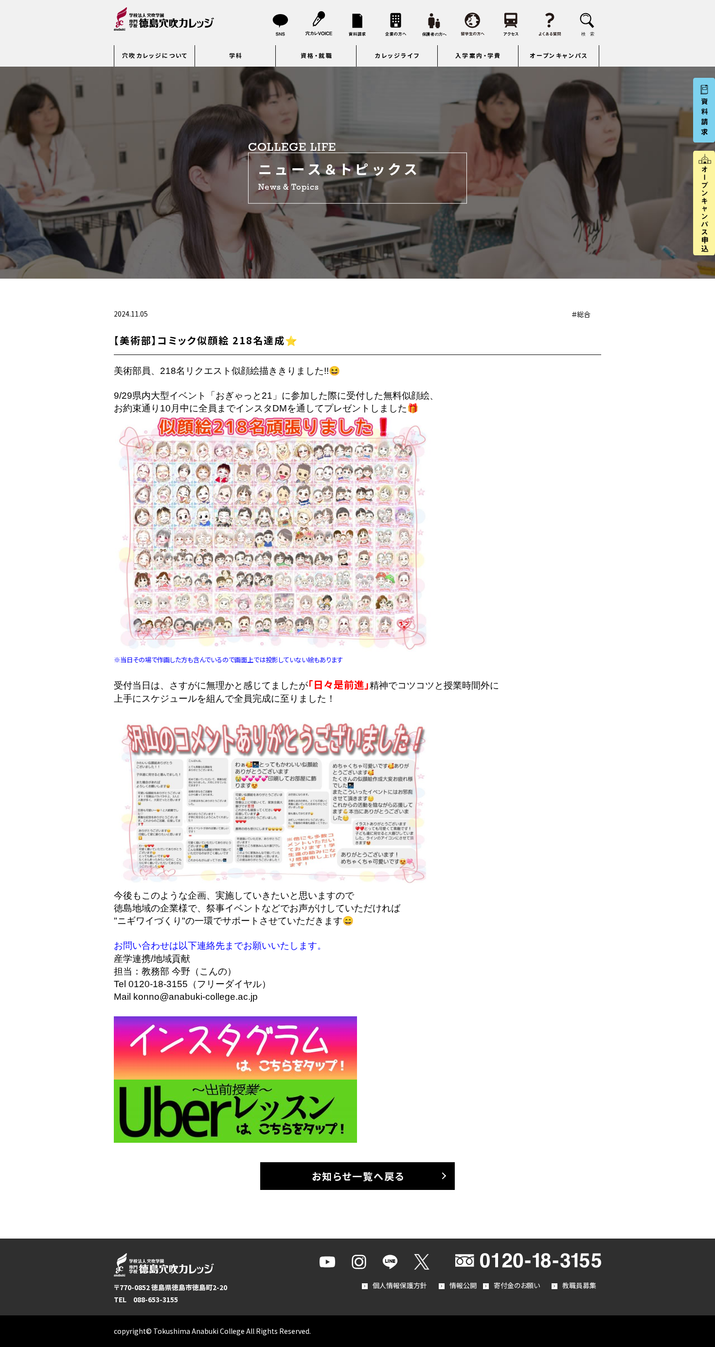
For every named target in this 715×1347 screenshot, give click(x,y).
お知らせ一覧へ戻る (358, 1176)
